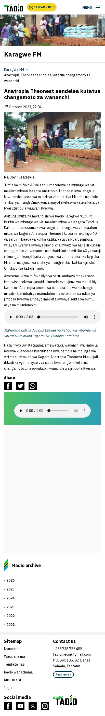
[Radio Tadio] (77, 700)
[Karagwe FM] (13, 7)
